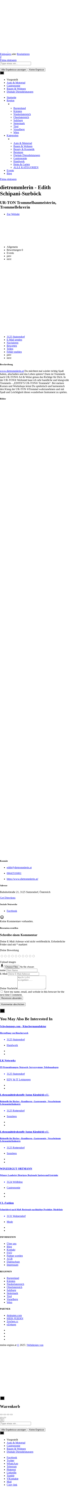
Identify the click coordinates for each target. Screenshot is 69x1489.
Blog (9, 173)
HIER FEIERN (15, 1318)
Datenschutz (13, 1261)
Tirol (15, 126)
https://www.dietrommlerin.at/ (22, 878)
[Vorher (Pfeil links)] (1, 1417)
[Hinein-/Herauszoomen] (11, 1414)
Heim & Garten (21, 164)
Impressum (12, 1264)
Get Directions (7, 897)
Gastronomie (20, 158)
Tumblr (10, 1475)
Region (10, 100)
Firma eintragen (8, 60)
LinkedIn (11, 1472)
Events (10, 170)
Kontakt (11, 1249)
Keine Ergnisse (36, 69)
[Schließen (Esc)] (1, 1414)
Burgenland (19, 108)
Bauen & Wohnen (22, 146)
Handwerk (19, 161)
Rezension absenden (11, 998)
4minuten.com (14, 1315)
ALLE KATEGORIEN (26, 167)
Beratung (18, 152)
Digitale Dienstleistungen (26, 155)
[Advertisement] (34, 298)
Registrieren (23, 54)
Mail (9, 1481)
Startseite (11, 97)
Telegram (12, 1466)
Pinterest (11, 1469)
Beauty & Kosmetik (23, 149)
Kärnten (17, 111)
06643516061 (14, 873)
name (3, 970)
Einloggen (6, 54)
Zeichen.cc (12, 1321)
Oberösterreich (21, 117)
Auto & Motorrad (22, 143)
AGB (10, 1258)
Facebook (12, 1457)
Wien (16, 132)
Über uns (11, 1243)
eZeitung (11, 1324)
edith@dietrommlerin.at (19, 867)
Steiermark (19, 123)
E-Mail (3, 973)
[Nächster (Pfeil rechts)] (4, 1417)
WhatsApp (12, 1463)
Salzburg (18, 120)
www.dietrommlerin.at (12, 371)
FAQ (9, 1252)
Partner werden (15, 1255)
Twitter (10, 1460)
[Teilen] (4, 1414)
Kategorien (12, 135)
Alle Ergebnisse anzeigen (13, 69)
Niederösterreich (22, 114)
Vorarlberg (19, 129)
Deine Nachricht (8, 988)
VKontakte (12, 1478)
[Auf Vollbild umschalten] (8, 1414)
